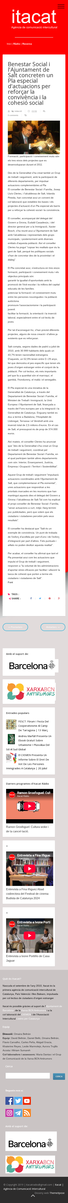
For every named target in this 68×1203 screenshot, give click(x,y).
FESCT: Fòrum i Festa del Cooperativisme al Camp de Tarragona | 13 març (33, 726)
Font (10, 582)
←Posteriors (15, 627)
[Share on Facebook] (31, 598)
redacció (18, 111)
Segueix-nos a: (14, 1090)
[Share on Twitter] (40, 598)
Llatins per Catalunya (28, 1018)
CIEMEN (26, 1014)
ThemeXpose (57, 1193)
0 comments (13, 115)
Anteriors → (53, 627)
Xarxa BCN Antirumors (33, 1010)
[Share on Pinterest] (50, 598)
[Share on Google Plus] (59, 598)
